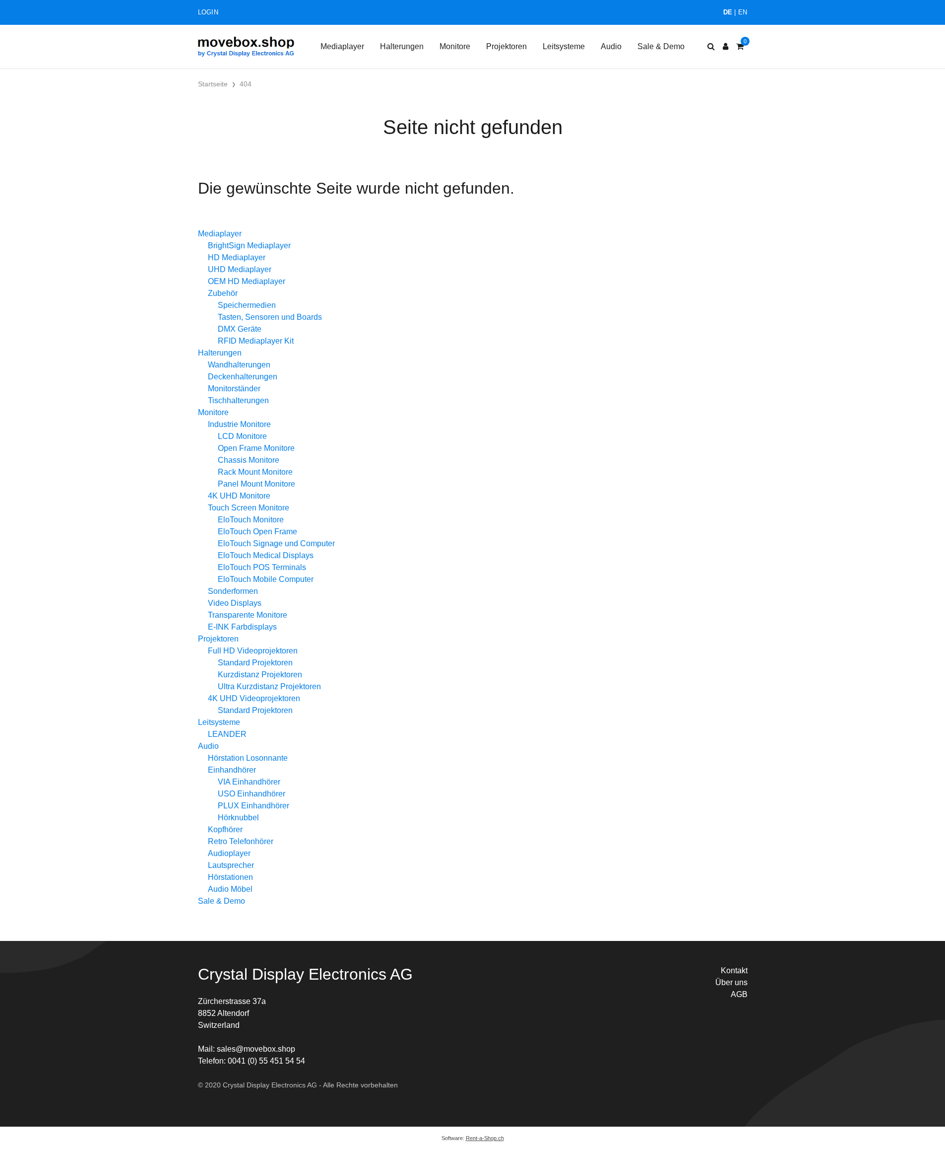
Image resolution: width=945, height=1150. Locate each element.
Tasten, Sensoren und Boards (270, 317)
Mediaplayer (342, 46)
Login (208, 12)
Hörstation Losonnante (248, 758)
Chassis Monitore (248, 460)
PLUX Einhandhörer (253, 805)
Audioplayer (229, 853)
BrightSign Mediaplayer (249, 245)
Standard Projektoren (255, 662)
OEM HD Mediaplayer (246, 281)
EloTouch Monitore (251, 519)
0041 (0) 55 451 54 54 (266, 1061)
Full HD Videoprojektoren (253, 651)
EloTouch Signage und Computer (276, 543)
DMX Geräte (239, 329)
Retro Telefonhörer (240, 841)
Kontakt (734, 970)
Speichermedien (247, 305)
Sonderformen (233, 591)
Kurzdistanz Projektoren (260, 674)
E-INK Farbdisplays (242, 627)
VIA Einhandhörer (249, 782)
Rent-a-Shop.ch (485, 1138)
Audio (611, 46)
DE (728, 12)
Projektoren (506, 46)
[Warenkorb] (740, 47)
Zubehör (223, 293)
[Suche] (711, 47)
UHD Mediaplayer (239, 269)
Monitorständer (234, 388)
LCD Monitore (242, 436)
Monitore (455, 46)
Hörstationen (230, 877)
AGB (739, 994)
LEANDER (227, 734)
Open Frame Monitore (256, 448)
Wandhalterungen (239, 364)
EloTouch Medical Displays (266, 555)
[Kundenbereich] (725, 47)
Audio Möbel (230, 889)
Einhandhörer (232, 770)
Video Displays (234, 603)
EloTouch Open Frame (257, 531)
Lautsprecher (231, 865)
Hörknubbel (238, 817)
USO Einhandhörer (251, 794)
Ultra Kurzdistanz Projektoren (269, 686)
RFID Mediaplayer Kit (256, 341)
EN (743, 12)
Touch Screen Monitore (248, 507)
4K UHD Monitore (239, 496)
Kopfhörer (225, 829)
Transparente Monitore (247, 615)
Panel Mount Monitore (256, 484)
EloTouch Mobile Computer (266, 579)
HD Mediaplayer (236, 257)
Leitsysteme (564, 46)
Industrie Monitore (239, 424)
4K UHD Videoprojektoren (254, 698)
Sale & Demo (661, 46)
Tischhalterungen (238, 400)
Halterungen (402, 46)
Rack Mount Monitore (255, 472)
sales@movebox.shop (256, 1049)
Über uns (731, 982)
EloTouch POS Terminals (262, 567)
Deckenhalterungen (242, 376)
